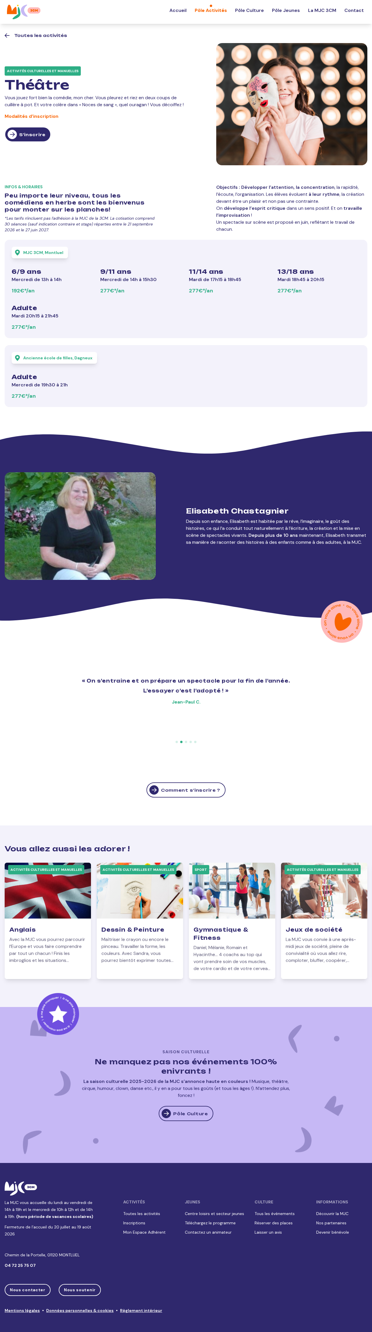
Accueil (178, 10)
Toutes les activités (141, 1213)
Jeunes (192, 1202)
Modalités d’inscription (31, 116)
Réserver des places (274, 1223)
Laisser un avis (268, 1232)
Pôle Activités (211, 10)
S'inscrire (32, 134)
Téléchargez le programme (210, 1223)
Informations (332, 1202)
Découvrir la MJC (332, 1213)
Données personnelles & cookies (80, 1310)
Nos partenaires (331, 1223)
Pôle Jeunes (286, 10)
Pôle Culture (249, 10)
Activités (134, 1202)
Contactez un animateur (208, 1232)
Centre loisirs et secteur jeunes (214, 1213)
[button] (177, 742)
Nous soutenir (80, 1289)
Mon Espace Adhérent (144, 1232)
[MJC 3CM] (24, 12)
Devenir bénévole (332, 1232)
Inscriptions (134, 1223)
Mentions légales (22, 1310)
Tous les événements (275, 1213)
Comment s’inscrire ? (190, 790)
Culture (264, 1202)
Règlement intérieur (141, 1310)
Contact (354, 10)
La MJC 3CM (322, 10)
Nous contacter (27, 1289)
